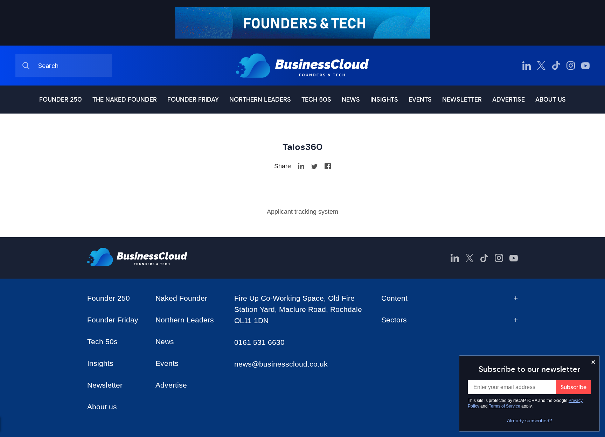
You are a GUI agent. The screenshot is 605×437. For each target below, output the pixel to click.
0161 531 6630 (259, 342)
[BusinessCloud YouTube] (585, 65)
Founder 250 (60, 99)
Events (420, 99)
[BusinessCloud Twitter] (541, 65)
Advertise (508, 99)
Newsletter (462, 99)
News (351, 99)
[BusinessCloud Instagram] (570, 65)
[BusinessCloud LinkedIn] (526, 65)
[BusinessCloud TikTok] (556, 65)
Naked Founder (181, 298)
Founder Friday (193, 99)
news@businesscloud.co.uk (281, 364)
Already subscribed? (529, 420)
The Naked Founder (124, 99)
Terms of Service (504, 406)
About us (550, 99)
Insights (384, 99)
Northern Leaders (260, 99)
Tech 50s (316, 99)
